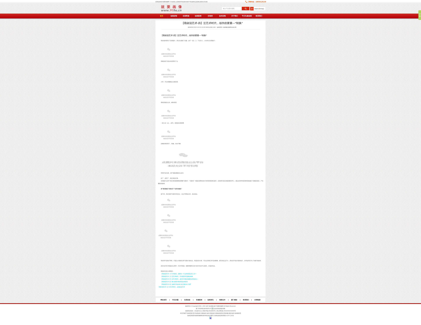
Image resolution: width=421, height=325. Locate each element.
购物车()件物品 (259, 9)
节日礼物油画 (247, 16)
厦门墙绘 (234, 300)
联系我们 (259, 16)
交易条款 (187, 300)
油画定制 (173, 16)
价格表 (210, 16)
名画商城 (186, 16)
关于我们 (234, 16)
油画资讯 (219, 27)
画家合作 (222, 300)
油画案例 (198, 16)
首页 (161, 16)
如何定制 (222, 16)
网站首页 (164, 300)
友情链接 (257, 300)
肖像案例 (199, 300)
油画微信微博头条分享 (229, 27)
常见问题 (175, 300)
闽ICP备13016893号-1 (210, 311)
